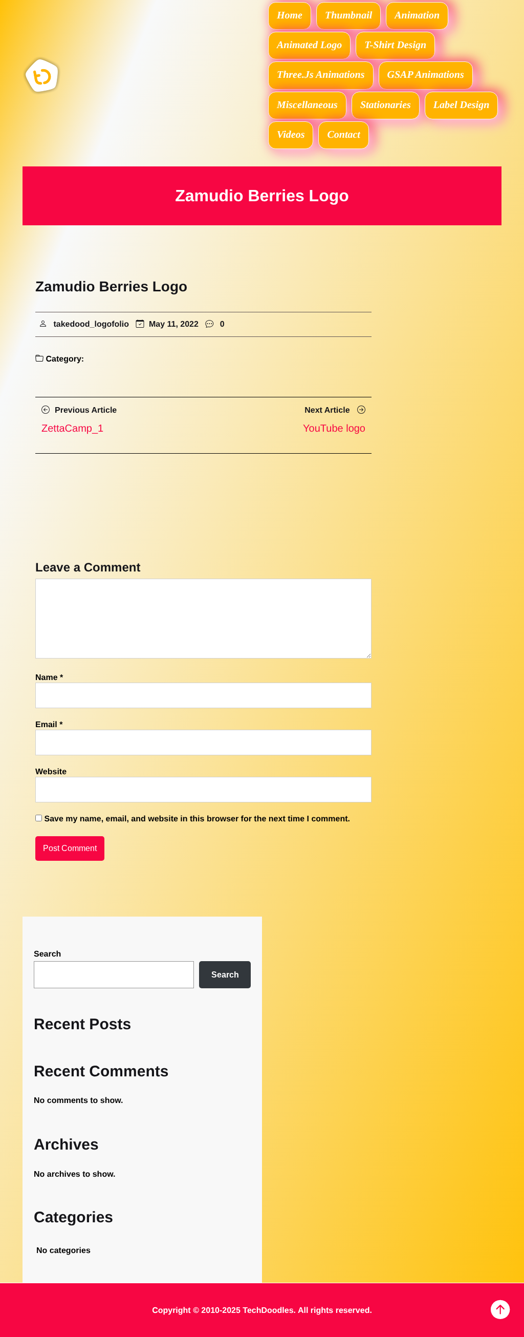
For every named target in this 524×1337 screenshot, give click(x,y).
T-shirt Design (395, 45)
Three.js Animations (321, 74)
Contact (343, 134)
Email (48, 724)
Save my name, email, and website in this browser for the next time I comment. (197, 819)
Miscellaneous (307, 105)
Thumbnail (348, 15)
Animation (417, 15)
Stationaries (385, 105)
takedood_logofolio (91, 324)
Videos (290, 134)
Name (49, 677)
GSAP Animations (425, 74)
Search (47, 954)
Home (289, 15)
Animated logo (309, 45)
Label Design (461, 105)
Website (51, 772)
